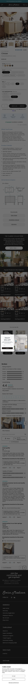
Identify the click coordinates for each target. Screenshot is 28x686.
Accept (13, 676)
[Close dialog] (26, 335)
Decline (13, 679)
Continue (7, 348)
